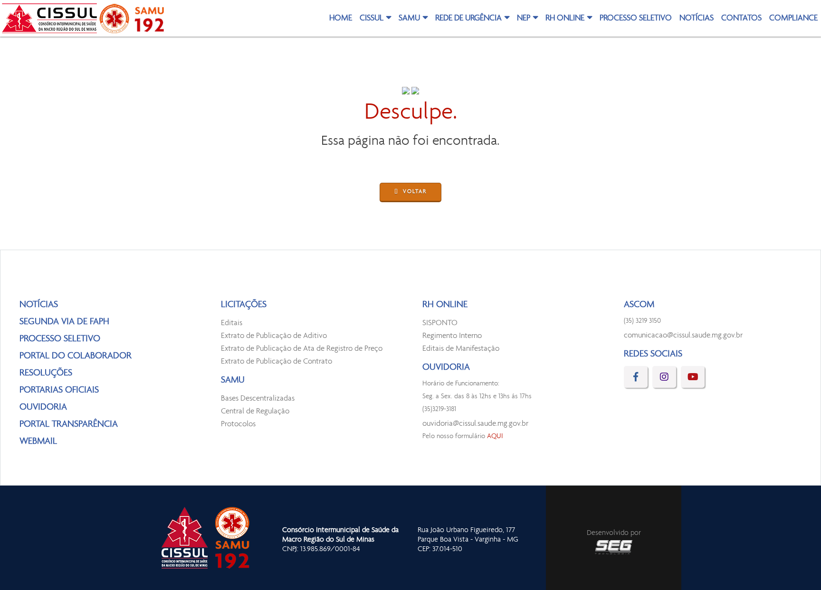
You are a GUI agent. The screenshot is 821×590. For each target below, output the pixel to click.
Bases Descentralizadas (258, 398)
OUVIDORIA (43, 407)
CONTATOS (741, 18)
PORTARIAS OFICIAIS (59, 390)
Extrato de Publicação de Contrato (276, 361)
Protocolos (238, 424)
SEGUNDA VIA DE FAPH (64, 322)
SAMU (409, 18)
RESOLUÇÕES (45, 373)
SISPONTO (440, 323)
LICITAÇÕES (244, 304)
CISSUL (371, 18)
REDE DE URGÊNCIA (468, 18)
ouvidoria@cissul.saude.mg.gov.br (475, 424)
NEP (523, 18)
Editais (231, 323)
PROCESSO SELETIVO (636, 18)
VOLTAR (415, 192)
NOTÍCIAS (696, 18)
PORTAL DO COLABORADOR (75, 356)
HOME (340, 18)
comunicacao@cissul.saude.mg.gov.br (683, 335)
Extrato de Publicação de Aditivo (274, 336)
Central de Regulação (255, 411)
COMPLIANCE (793, 18)
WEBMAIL (38, 441)
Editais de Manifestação (460, 349)
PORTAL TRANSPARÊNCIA (68, 424)
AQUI (495, 436)
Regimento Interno (452, 336)
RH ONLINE (564, 18)
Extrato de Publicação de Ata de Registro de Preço (301, 349)
